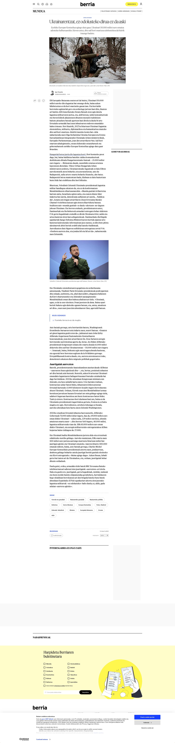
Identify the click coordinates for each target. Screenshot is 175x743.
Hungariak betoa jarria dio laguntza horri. (68, 154)
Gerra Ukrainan (123, 11)
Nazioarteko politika (96, 499)
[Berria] (40, 709)
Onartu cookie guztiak (147, 717)
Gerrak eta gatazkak (58, 499)
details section (98, 733)
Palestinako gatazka (108, 11)
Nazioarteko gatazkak (77, 499)
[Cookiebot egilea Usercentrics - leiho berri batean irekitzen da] (24, 739)
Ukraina (72, 510)
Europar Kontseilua (85, 505)
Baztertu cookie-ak (147, 728)
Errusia (100, 510)
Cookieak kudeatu (42, 739)
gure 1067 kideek (47, 719)
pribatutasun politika (59, 685)
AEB (53, 515)
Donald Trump (136, 11)
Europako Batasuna (86, 510)
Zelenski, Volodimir (58, 510)
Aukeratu (146, 722)
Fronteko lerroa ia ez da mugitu (68, 320)
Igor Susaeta (59, 92)
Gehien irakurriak (120, 152)
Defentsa (54, 505)
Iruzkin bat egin (57, 535)
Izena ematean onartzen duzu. (59, 685)
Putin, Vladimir (101, 505)
